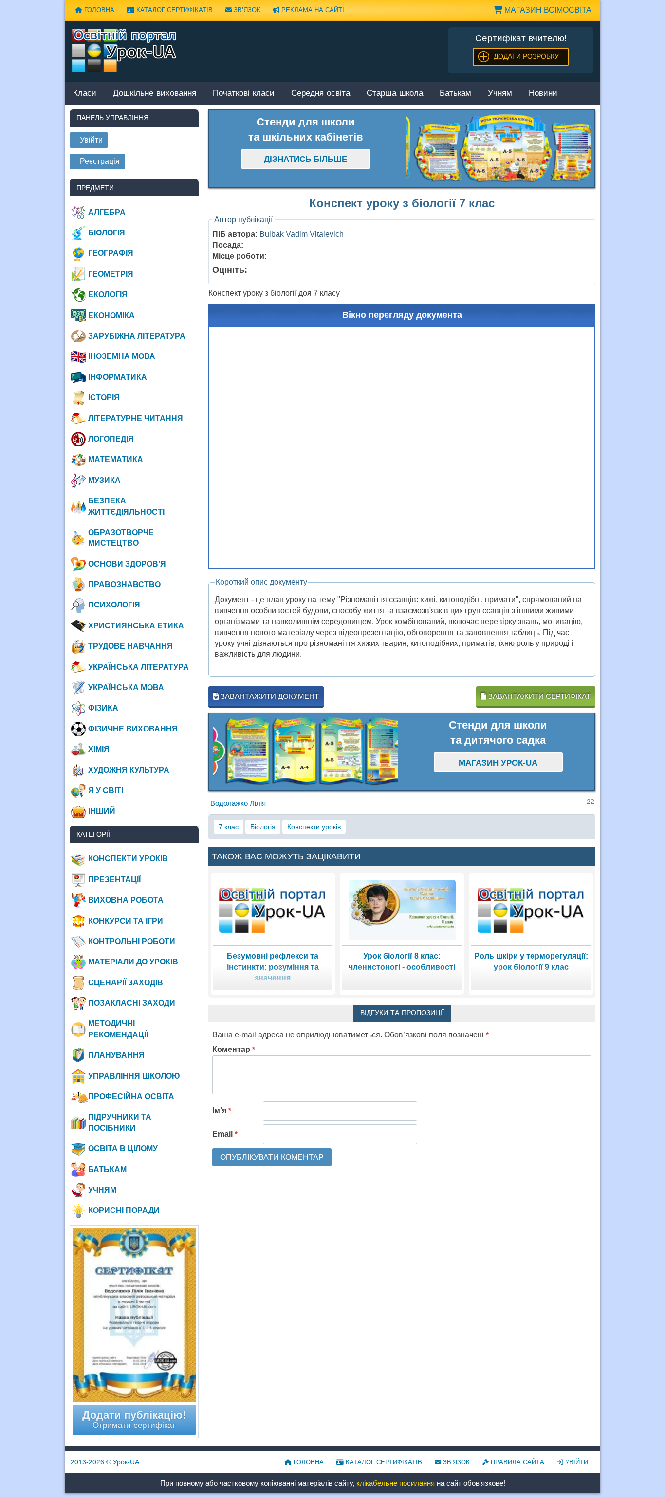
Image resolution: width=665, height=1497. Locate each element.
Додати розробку (526, 56)
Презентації (114, 879)
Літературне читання (135, 418)
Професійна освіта (131, 1096)
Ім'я (221, 1110)
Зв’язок (246, 10)
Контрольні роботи (131, 941)
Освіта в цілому (123, 1148)
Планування (116, 1055)
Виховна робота (126, 900)
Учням (500, 94)
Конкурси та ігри (125, 921)
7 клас (229, 827)
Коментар (233, 1049)
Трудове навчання (130, 646)
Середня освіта (320, 94)
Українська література (138, 667)
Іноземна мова (121, 356)
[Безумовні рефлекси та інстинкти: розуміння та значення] (272, 910)
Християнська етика (136, 626)
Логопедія (111, 439)
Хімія (99, 749)
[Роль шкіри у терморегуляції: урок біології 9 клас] (531, 910)
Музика (104, 480)
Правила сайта (516, 1462)
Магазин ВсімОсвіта (546, 10)
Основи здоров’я (127, 564)
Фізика (103, 708)
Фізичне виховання (133, 729)
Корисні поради (124, 1210)
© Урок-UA (105, 1462)
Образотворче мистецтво (121, 537)
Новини (543, 94)
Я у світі (105, 790)
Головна (98, 10)
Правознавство (124, 584)
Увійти (575, 1462)
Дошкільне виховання (154, 94)
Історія (104, 397)
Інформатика (117, 377)
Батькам (455, 94)
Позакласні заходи (131, 1003)
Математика (115, 459)
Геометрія (110, 274)
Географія (110, 253)
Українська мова (126, 687)
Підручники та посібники (119, 1122)
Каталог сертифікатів (173, 10)
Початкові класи (244, 94)
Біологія (263, 827)
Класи (84, 94)
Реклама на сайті (311, 10)
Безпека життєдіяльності (126, 506)
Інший (101, 811)
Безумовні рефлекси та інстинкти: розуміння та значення (273, 967)
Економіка (111, 315)
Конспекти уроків (314, 827)
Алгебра (107, 212)
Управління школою (134, 1076)
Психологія (114, 605)
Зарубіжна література (136, 336)
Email (225, 1134)
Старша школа (395, 94)
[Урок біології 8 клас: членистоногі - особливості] (402, 910)
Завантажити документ (269, 696)
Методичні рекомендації (118, 1028)
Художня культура (128, 770)
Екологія (108, 294)
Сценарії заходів (125, 983)
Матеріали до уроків (133, 962)
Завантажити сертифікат (538, 696)
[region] (498, 148)
